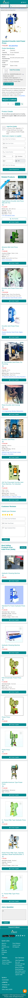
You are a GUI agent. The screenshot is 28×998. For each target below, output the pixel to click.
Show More (22, 177)
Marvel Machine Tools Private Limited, (12, 297)
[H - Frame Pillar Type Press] (14, 883)
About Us (4, 943)
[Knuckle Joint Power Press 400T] (14, 277)
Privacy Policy (5, 964)
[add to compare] (22, 104)
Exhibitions (4, 952)
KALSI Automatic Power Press (11, 678)
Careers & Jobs (16, 945)
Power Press (6, 717)
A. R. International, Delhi (8, 215)
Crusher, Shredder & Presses (10, 8)
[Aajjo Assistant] (25, 991)
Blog (3, 948)
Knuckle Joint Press (21, 8)
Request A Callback (14, 927)
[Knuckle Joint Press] (14, 428)
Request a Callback (9, 99)
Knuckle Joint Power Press (10, 326)
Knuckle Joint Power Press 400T (12, 288)
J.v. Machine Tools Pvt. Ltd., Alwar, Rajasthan (14, 376)
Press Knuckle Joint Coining (11, 405)
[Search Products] (10, 6)
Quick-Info (4, 950)
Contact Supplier (15, 222)
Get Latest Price (13, 45)
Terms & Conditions (7, 962)
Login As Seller (18, 974)
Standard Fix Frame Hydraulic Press (13, 606)
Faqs (3, 954)
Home (2, 8)
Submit (6, 539)
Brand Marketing (19, 969)
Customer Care (5, 947)
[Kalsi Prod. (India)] (6, 71)
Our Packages (18, 965)
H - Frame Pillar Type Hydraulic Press (14, 820)
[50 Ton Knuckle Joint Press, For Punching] (14, 351)
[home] (14, 931)
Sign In (24, 2)
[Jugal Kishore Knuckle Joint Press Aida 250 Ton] (14, 190)
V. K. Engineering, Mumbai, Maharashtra (12, 411)
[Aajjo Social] (16, 935)
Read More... (22, 95)
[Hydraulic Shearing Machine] (14, 562)
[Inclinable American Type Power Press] (14, 771)
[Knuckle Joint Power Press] (14, 315)
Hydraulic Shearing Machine (11, 573)
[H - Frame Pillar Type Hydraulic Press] (14, 809)
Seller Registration (19, 960)
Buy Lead (17, 962)
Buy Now (17, 104)
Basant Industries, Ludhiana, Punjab (11, 496)
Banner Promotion (19, 967)
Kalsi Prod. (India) (15, 70)
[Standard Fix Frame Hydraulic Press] (14, 595)
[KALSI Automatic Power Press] (14, 667)
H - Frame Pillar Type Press (10, 893)
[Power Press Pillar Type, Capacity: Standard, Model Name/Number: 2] (14, 842)
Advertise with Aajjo (20, 964)
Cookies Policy (5, 960)
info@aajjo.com (5, 984)
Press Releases (16, 943)
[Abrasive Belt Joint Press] (14, 236)
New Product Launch (20, 971)
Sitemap (4, 945)
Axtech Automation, (7, 260)
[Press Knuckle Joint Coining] (14, 394)
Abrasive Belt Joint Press (10, 247)
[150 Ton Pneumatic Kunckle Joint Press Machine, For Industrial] (14, 471)
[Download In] (5, 936)
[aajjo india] (6, 2)
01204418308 (5, 980)
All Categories (16, 947)
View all (23, 547)
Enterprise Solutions (20, 972)
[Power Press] (14, 706)
